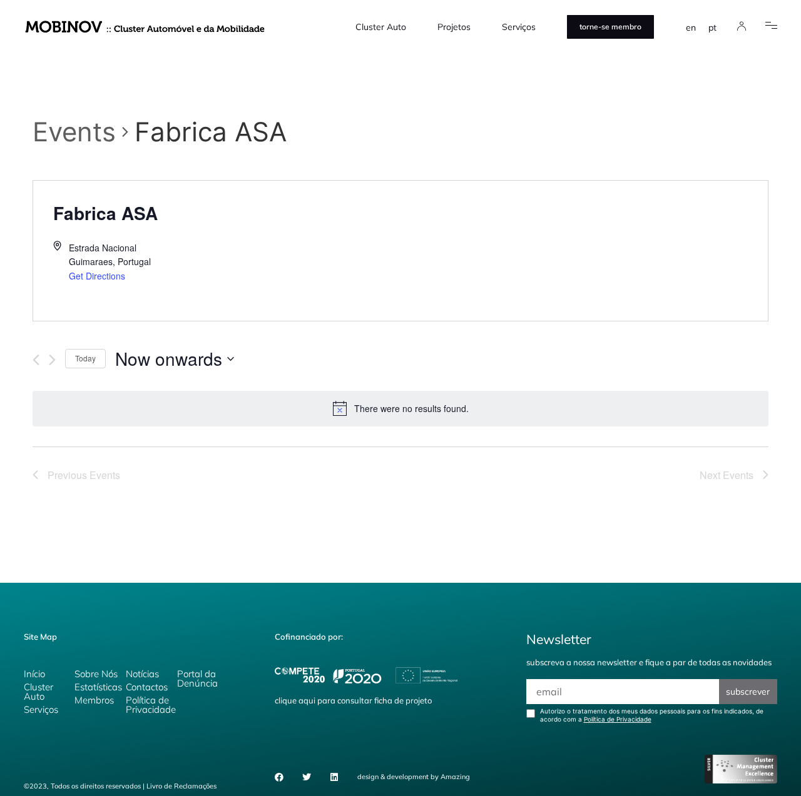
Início (34, 674)
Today (85, 358)
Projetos (454, 27)
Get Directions (97, 276)
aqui (306, 700)
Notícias (142, 674)
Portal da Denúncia (197, 678)
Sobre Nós (96, 674)
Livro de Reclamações (181, 786)
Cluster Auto (380, 27)
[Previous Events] (36, 360)
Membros (94, 700)
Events (74, 132)
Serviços (519, 27)
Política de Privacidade (151, 704)
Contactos (147, 687)
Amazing (455, 776)
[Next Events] (52, 360)
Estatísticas (98, 687)
